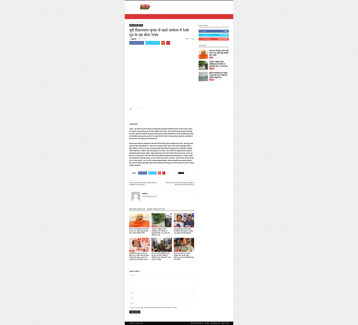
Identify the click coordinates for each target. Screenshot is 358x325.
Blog (207, 323)
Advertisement (197, 323)
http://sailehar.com (149, 196)
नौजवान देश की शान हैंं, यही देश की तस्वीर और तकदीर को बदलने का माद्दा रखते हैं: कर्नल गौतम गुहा (180, 184)
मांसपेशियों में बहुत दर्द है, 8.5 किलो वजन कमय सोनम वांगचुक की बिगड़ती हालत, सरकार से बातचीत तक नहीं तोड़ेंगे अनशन (139, 256)
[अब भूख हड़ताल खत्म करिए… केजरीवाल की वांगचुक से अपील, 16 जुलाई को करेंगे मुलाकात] (184, 220)
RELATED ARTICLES (137, 209)
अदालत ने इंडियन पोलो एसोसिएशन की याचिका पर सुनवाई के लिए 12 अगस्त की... (219, 64)
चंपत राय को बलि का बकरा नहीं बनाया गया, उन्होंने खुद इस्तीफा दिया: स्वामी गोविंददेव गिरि (138, 231)
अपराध (153, 251)
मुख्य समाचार (134, 25)
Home (131, 22)
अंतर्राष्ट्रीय (211, 79)
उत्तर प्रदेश (154, 226)
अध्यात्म (131, 226)
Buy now (225, 323)
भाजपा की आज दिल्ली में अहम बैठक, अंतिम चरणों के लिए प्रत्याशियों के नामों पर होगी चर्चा (143, 184)
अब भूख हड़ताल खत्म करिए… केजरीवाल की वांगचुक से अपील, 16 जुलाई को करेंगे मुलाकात (183, 231)
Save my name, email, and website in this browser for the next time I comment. (154, 307)
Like (225, 31)
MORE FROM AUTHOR (156, 209)
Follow (223, 35)
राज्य (140, 25)
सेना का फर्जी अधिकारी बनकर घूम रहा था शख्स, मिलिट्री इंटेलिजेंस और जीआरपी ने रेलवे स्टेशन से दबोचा (160, 256)
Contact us (215, 323)
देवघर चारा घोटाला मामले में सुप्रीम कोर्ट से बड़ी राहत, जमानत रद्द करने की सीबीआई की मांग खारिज (184, 256)
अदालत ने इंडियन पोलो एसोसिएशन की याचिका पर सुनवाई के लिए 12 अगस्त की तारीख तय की (160, 232)
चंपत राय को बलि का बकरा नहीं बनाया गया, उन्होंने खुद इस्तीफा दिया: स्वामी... (219, 53)
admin (133, 39)
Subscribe (222, 39)
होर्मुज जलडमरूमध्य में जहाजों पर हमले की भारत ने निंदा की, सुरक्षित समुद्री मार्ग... (218, 75)
